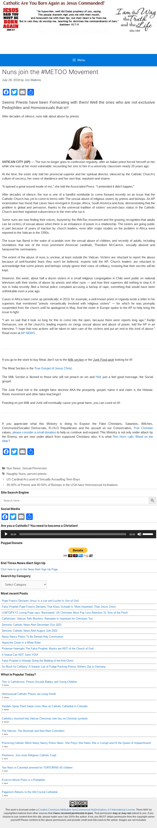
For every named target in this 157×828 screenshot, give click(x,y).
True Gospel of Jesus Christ (53, 368)
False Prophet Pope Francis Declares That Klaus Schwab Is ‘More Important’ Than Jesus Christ (59, 606)
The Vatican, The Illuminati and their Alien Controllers (33, 730)
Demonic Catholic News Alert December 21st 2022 (32, 624)
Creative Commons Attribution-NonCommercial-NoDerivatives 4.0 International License (86, 809)
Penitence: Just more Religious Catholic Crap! (29, 755)
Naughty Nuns (16, 473)
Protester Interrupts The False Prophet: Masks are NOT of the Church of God (47, 648)
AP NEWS (28, 333)
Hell (98, 377)
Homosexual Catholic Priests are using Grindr (29, 693)
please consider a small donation (34, 432)
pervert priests (37, 473)
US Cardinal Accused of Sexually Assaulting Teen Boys (43, 479)
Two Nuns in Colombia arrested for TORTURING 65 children (37, 767)
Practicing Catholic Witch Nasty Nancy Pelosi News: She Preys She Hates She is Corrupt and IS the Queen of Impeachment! (76, 742)
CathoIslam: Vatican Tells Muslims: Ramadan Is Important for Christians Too (47, 618)
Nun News (14, 468)
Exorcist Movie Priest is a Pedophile (23, 779)
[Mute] (139, 534)
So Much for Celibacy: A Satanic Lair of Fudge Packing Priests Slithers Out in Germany (54, 666)
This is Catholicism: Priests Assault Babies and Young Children (39, 681)
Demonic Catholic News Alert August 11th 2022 (29, 630)
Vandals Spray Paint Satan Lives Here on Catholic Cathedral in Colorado (44, 706)
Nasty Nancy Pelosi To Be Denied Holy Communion (32, 636)
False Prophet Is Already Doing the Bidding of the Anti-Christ (37, 660)
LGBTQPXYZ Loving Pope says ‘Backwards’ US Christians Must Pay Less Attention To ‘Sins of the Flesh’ (65, 612)
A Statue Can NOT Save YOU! (20, 654)
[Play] (6, 534)
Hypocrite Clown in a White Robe (21, 642)
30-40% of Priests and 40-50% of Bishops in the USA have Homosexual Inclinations (62, 485)
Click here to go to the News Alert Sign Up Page (29, 569)
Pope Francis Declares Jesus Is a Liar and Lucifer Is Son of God (40, 600)
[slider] (148, 533)
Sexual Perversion (34, 468)
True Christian (143, 428)
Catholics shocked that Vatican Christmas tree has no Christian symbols (45, 718)
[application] (78, 534)
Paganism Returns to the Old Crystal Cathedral (29, 792)
